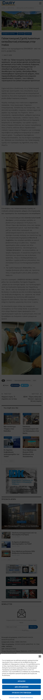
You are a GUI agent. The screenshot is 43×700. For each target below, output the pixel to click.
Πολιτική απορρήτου (26, 697)
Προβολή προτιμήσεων (21, 693)
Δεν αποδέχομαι (21, 687)
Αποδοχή (21, 681)
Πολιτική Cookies (14, 697)
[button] (40, 656)
